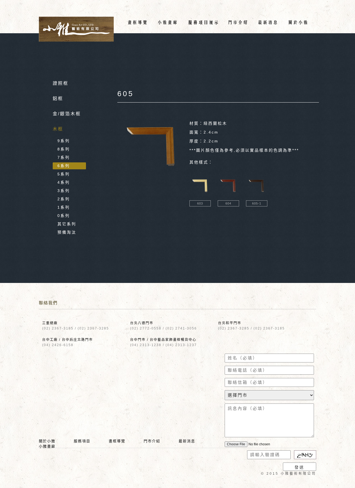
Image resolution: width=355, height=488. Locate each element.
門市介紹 (152, 441)
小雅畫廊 (47, 446)
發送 (300, 467)
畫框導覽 (117, 441)
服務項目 (82, 441)
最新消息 (187, 441)
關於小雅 (47, 441)
